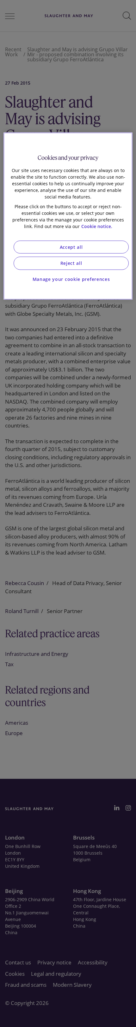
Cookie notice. (96, 226)
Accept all (71, 247)
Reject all (71, 263)
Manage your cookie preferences (71, 279)
